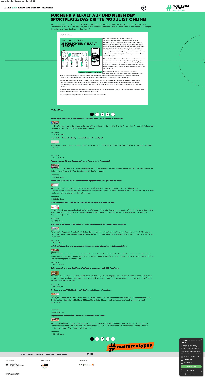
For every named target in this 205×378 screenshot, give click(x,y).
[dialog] (191, 357)
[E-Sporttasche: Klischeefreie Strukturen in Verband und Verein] (55, 320)
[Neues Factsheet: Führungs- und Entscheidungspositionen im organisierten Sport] (55, 185)
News (14, 8)
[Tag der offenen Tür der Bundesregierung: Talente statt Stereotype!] (55, 166)
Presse (30, 354)
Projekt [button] (7, 8)
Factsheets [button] (35, 8)
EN (34, 1)
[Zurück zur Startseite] (177, 8)
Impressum (39, 354)
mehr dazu (55, 132)
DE (31, 1)
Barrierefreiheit (62, 354)
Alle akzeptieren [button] (191, 366)
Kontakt (22, 354)
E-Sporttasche (24, 8)
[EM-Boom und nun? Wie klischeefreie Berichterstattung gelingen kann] (55, 295)
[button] (191, 374)
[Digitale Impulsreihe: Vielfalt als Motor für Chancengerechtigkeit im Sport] (55, 207)
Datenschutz (50, 354)
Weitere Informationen (196, 353)
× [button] (201, 339)
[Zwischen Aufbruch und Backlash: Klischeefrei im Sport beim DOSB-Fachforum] (55, 273)
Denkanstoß (47, 8)
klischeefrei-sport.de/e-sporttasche (95, 95)
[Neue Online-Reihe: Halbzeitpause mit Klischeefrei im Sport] (55, 142)
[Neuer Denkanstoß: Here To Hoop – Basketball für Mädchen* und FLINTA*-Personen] (55, 123)
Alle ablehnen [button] (191, 370)
